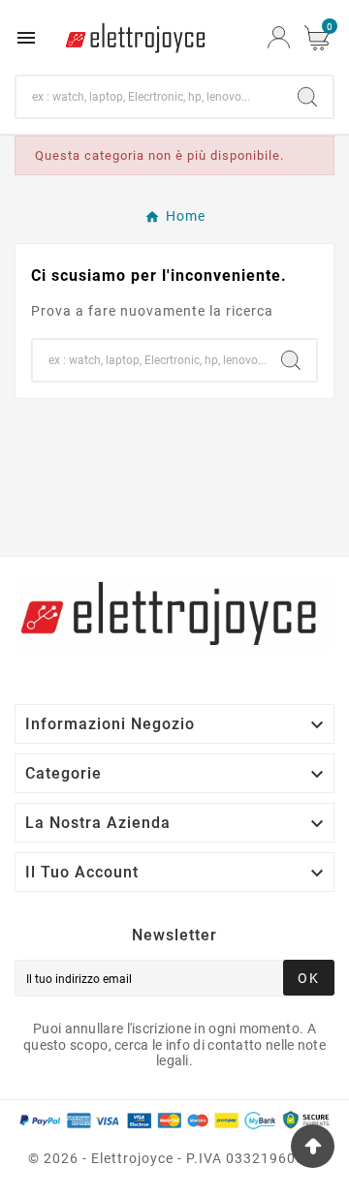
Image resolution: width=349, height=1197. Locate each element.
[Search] (307, 96)
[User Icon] (279, 37)
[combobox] (149, 97)
